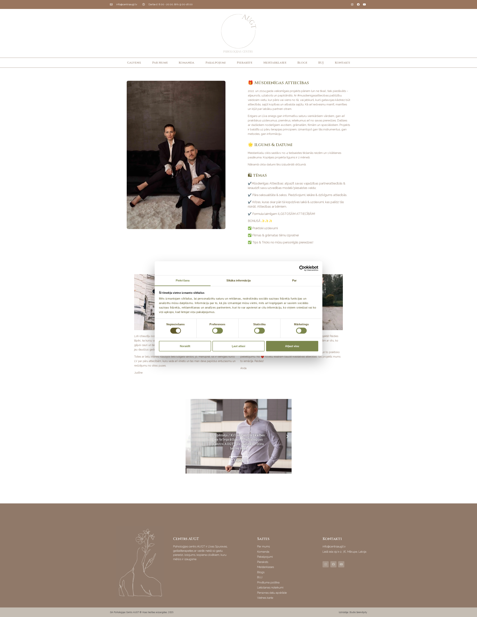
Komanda (186, 63)
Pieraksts (244, 63)
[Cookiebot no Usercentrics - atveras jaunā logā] (302, 268)
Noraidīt (185, 345)
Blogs (302, 63)
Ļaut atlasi (238, 345)
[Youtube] (364, 4)
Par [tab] (294, 280)
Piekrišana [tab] (182, 280)
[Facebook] (358, 4)
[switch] (217, 331)
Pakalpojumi (216, 63)
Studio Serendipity (358, 612)
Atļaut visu (292, 345)
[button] (236, 471)
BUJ (321, 63)
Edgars (238, 460)
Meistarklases (274, 63)
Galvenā (134, 63)
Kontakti (342, 63)
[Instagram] (352, 4)
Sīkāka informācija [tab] (238, 280)
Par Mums (160, 63)
